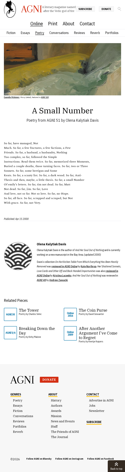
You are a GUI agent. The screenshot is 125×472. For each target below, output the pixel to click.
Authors (56, 405)
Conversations (59, 33)
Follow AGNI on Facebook (100, 458)
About (68, 23)
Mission (56, 416)
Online (36, 23)
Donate (106, 9)
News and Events (63, 421)
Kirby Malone (35, 336)
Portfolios (111, 33)
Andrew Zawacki (58, 280)
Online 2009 (70, 333)
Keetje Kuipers (96, 341)
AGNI (22, 380)
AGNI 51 (53, 120)
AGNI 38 (10, 314)
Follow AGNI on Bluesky (38, 458)
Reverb (95, 33)
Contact (87, 23)
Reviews (79, 33)
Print (52, 23)
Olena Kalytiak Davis (82, 120)
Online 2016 (70, 314)
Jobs (92, 405)
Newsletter (96, 411)
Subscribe (85, 9)
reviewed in (64, 266)
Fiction (11, 33)
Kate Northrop (88, 266)
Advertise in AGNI (101, 400)
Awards (56, 411)
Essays (25, 33)
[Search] (119, 9)
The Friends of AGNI (65, 432)
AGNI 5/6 (10, 332)
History (56, 400)
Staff (54, 426)
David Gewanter (96, 314)
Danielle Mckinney (11, 97)
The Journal (59, 437)
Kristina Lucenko (62, 275)
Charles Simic (35, 314)
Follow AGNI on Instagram (69, 458)
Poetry (39, 33)
